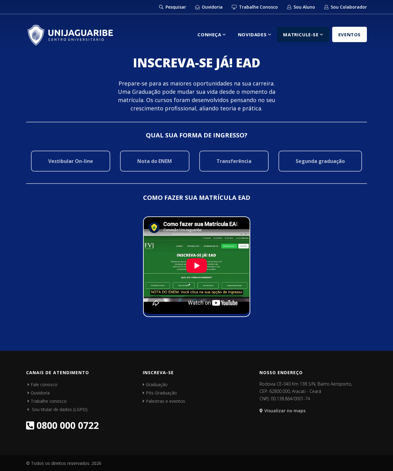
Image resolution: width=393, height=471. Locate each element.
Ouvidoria (211, 7)
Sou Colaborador (348, 7)
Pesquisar (175, 7)
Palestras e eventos (165, 401)
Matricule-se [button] (301, 34)
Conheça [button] (210, 34)
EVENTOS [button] (349, 34)
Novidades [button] (253, 34)
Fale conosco (44, 384)
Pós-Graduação (161, 393)
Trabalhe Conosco (258, 7)
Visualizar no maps (284, 411)
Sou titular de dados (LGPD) (59, 409)
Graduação (157, 384)
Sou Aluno (303, 7)
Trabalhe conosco (49, 401)
